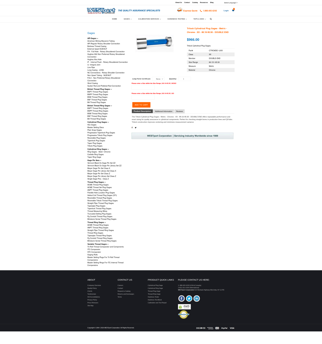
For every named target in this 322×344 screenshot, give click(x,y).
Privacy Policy (92, 300)
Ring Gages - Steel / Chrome (98, 151)
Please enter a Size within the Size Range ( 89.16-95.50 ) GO (153, 93)
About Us (178, 2)
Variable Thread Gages (97, 244)
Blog (211, 2)
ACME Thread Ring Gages (98, 225)
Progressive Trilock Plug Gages (99, 135)
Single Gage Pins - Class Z (98, 178)
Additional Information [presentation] (163, 111)
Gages (128, 19)
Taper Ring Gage (94, 157)
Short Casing (92, 83)
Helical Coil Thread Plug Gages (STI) (102, 195)
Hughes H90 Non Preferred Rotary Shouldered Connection (106, 55)
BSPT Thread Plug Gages (97, 91)
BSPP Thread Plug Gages (97, 94)
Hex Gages (91, 124)
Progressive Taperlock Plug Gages (101, 132)
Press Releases (92, 303)
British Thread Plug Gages (99, 89)
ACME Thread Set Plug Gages (99, 187)
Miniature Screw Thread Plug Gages (101, 219)
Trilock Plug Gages (94, 146)
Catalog (195, 2)
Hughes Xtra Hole (94, 59)
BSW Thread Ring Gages (97, 113)
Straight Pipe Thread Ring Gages (100, 230)
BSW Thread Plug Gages (97, 97)
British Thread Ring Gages (99, 105)
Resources (204, 2)
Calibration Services (150, 19)
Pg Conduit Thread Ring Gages (99, 238)
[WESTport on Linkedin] (196, 298)
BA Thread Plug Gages (96, 102)
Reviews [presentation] (179, 111)
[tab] (142, 111)
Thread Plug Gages (95, 182)
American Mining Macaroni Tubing (101, 41)
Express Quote (190, 10)
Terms (120, 297)
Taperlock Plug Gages (96, 140)
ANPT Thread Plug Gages (97, 190)
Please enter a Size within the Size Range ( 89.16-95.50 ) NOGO (154, 83)
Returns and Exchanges (126, 294)
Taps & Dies (200, 19)
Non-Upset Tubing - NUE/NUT (99, 75)
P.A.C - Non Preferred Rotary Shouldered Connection (103, 79)
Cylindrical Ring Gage (155, 288)
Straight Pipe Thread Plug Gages (100, 203)
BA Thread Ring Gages (96, 118)
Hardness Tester (153, 297)
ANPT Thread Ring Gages (97, 227)
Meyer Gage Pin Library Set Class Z (101, 176)
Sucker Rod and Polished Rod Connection (104, 86)
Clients (89, 291)
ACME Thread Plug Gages (98, 184)
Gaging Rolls (92, 254)
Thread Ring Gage (154, 294)
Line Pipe (91, 67)
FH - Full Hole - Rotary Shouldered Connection (106, 51)
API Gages (92, 38)
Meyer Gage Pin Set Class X (98, 168)
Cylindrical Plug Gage (155, 285)
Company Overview (94, 285)
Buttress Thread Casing (96, 46)
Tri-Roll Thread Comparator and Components (105, 246)
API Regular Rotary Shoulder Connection (103, 43)
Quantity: (173, 79)
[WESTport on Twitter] (189, 298)
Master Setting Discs (95, 127)
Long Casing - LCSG (95, 70)
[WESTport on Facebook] (181, 298)
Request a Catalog (124, 291)
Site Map (90, 306)
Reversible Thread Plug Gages (99, 198)
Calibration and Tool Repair (157, 303)
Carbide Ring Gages (95, 154)
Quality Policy (92, 288)
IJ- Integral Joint (93, 64)
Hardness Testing (178, 19)
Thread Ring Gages (96, 222)
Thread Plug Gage (154, 291)
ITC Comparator (93, 249)
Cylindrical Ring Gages (97, 149)
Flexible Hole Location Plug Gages (101, 192)
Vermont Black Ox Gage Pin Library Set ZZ (104, 165)
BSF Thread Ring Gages (97, 116)
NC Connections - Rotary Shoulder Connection (106, 72)
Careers (120, 285)
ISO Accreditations (93, 297)
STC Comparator (94, 252)
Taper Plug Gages (94, 143)
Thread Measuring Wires (97, 211)
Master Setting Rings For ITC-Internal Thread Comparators (105, 263)
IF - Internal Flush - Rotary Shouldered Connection (107, 62)
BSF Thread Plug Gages (97, 99)
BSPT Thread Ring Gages (97, 108)
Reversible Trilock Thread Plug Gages (102, 200)
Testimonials (91, 294)
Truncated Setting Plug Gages (99, 213)
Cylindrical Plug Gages (97, 122)
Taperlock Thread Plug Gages (99, 208)
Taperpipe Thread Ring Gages (99, 235)
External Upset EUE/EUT (97, 49)
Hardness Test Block (155, 300)
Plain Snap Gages (94, 130)
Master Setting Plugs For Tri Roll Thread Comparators (103, 258)
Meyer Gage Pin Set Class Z (98, 173)
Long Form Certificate (141, 79)
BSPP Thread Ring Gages (97, 111)
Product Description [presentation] (142, 111)
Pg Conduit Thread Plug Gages (99, 216)
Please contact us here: (194, 280)
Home (114, 19)
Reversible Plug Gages (96, 138)
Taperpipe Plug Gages (96, 206)
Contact (187, 2)
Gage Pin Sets (93, 160)
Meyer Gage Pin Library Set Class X (101, 171)
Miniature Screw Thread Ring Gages (101, 240)
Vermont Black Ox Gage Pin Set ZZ (101, 163)
